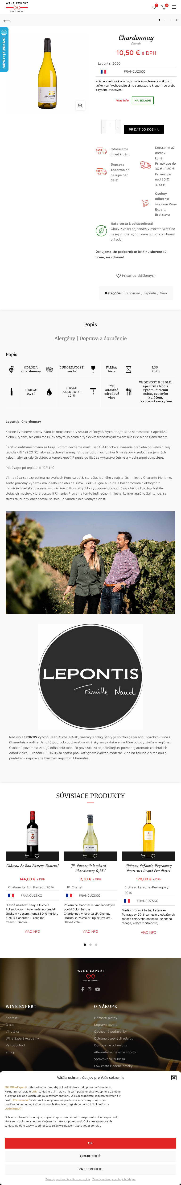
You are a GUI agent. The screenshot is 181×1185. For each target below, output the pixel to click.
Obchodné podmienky (110, 1031)
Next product (174, 20)
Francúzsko (131, 293)
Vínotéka (12, 1031)
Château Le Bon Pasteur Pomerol (32, 866)
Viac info (122, 100)
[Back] (7, 20)
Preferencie (90, 1169)
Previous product (162, 20)
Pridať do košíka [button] (27, 856)
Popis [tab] (90, 324)
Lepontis (150, 293)
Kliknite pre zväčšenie (80, 105)
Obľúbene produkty (156, 5)
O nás (10, 1025)
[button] (174, 1077)
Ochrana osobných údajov (113, 1038)
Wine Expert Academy (22, 1038)
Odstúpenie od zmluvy (110, 1045)
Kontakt (11, 1018)
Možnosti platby (105, 1018)
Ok (90, 1143)
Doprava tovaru (106, 1025)
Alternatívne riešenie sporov (115, 1052)
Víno (163, 293)
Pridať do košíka (144, 129)
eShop (10, 1052)
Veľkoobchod (15, 1045)
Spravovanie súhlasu (109, 1059)
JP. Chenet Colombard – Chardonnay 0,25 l (90, 868)
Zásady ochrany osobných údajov (114, 1179)
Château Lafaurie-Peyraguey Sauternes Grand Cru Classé (149, 868)
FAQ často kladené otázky (113, 1066)
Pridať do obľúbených (139, 275)
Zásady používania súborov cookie (67, 1179)
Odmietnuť (90, 1156)
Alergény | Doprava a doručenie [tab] (90, 338)
